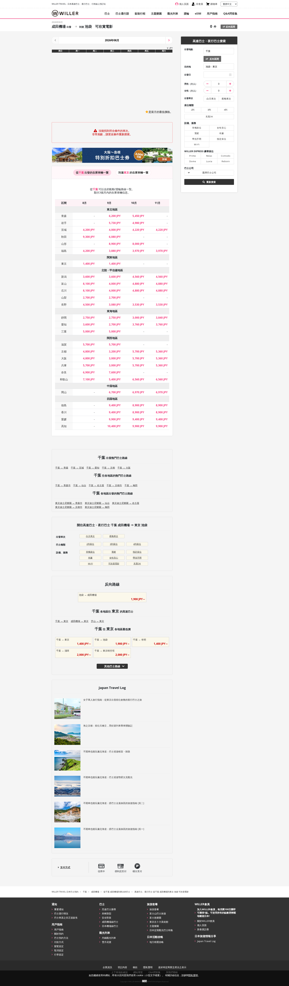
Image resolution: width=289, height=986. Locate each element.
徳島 (64, 405)
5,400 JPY (115, 379)
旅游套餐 (154, 909)
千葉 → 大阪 (123, 467)
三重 (64, 331)
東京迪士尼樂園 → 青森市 (68, 503)
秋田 (64, 237)
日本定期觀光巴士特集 (161, 930)
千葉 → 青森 (61, 467)
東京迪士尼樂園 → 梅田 (97, 507)
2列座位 (90, 544)
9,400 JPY (115, 405)
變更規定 (59, 946)
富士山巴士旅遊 (158, 913)
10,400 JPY (114, 426)
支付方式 (65, 867)
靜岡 (64, 317)
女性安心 (113, 557)
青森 (64, 216)
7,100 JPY (89, 379)
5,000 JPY (89, 331)
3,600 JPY (89, 277)
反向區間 (230, 26)
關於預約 (59, 933)
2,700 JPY (89, 297)
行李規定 (59, 954)
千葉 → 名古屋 (96, 485)
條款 (135, 967)
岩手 (64, 223)
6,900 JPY (89, 372)
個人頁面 (202, 925)
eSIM (198, 13)
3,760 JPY (138, 324)
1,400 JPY (89, 263)
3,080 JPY (115, 304)
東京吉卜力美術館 (159, 921)
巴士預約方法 (61, 937)
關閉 (144, 980)
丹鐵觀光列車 (109, 937)
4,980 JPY (138, 223)
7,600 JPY (115, 372)
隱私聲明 (148, 967)
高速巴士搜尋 (109, 909)
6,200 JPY (115, 216)
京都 (64, 351)
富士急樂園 (155, 917)
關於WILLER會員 (206, 921)
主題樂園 (156, 13)
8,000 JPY (138, 244)
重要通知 (59, 909)
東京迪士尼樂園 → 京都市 (68, 507)
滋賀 (64, 344)
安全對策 (106, 917)
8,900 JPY (115, 244)
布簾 (90, 557)
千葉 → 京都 (108, 467)
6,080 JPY (115, 237)
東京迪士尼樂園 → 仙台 (97, 503)
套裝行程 (140, 13)
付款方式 (59, 942)
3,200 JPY (115, 351)
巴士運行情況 (61, 913)
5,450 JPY (138, 216)
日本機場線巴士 (110, 926)
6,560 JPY (138, 379)
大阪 (64, 358)
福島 (64, 251)
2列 (192, 109)
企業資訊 (107, 967)
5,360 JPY (162, 351)
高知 (64, 426)
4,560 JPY (138, 277)
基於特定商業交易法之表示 (172, 967)
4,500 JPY (89, 304)
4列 (225, 109)
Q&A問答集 (230, 13)
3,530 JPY (138, 304)
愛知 (64, 324)
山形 (64, 244)
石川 (64, 290)
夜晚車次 (113, 536)
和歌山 (64, 379)
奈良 (64, 372)
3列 (209, 109)
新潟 (64, 277)
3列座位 (114, 544)
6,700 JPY (115, 392)
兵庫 (64, 365)
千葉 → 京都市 (114, 485)
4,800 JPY (89, 351)
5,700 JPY (89, 344)
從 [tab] (92, 172)
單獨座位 (90, 551)
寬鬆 (114, 551)
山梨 (64, 297)
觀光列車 (172, 13)
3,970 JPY (138, 251)
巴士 (107, 13)
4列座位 (137, 544)
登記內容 (122, 967)
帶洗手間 (137, 557)
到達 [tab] (133, 172)
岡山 (64, 392)
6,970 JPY (138, 392)
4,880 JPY (138, 284)
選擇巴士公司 (209, 172)
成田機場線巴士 (110, 921)
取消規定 (59, 950)
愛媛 (64, 419)
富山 (64, 284)
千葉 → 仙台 (79, 485)
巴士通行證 (122, 13)
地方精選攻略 (157, 942)
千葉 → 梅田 (130, 485)
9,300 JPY (89, 237)
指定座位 (137, 551)
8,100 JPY (89, 284)
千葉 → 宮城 (77, 467)
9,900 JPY (115, 419)
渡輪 (186, 13)
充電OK (137, 563)
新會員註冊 (203, 929)
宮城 (64, 230)
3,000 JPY (138, 317)
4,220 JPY (138, 230)
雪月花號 (106, 942)
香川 (64, 412)
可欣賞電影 (113, 563)
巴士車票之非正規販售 (66, 917)
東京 (64, 263)
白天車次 (90, 536)
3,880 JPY (115, 251)
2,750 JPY (89, 317)
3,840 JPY (162, 317)
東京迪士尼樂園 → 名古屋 (125, 503)
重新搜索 (211, 182)
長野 (64, 304)
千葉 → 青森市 (63, 485)
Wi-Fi (90, 563)
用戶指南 (212, 13)
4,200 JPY (89, 230)
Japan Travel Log (206, 941)
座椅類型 (106, 913)
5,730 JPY (115, 223)
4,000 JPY (115, 230)
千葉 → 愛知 (92, 467)
